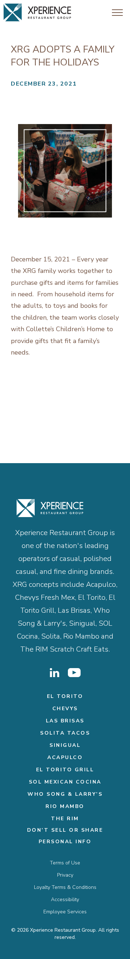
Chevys (65, 708)
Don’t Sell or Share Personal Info (65, 836)
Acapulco (65, 757)
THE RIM (65, 818)
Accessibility (65, 899)
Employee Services (65, 911)
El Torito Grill (65, 769)
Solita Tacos (65, 733)
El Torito (65, 696)
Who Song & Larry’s (65, 794)
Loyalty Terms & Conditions (65, 887)
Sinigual (65, 745)
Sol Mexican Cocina (65, 781)
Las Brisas (65, 720)
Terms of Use (65, 862)
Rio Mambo (65, 806)
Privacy (65, 875)
